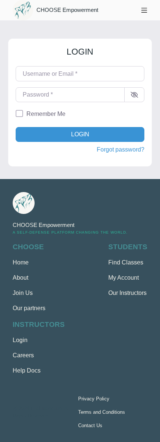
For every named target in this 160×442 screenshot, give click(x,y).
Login (80, 134)
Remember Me (45, 114)
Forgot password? (120, 149)
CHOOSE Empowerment (67, 10)
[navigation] (144, 10)
